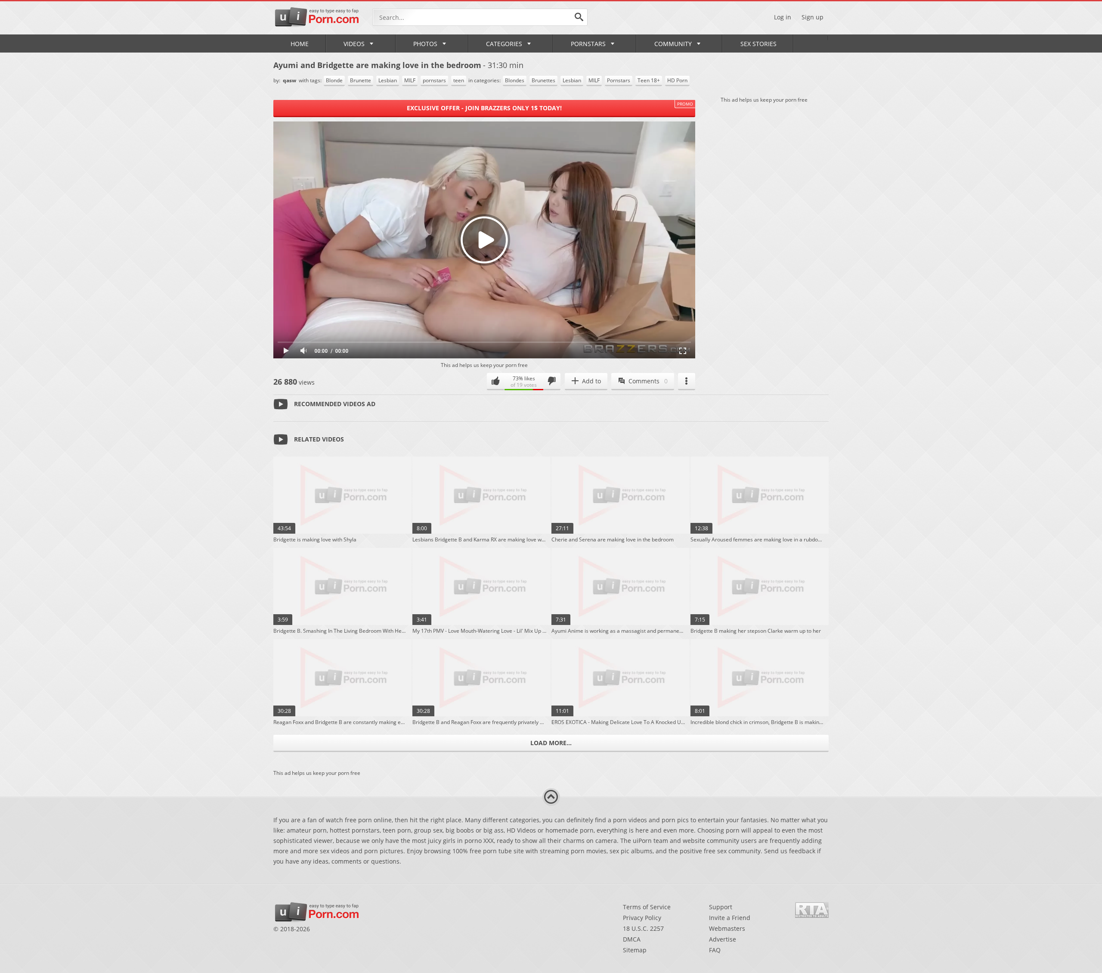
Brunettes (543, 80)
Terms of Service (647, 907)
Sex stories (758, 44)
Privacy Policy (642, 918)
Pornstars (588, 44)
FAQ (715, 950)
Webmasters (727, 928)
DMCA (632, 939)
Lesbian (387, 80)
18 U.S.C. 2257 (643, 928)
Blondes (514, 80)
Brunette (360, 80)
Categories (504, 44)
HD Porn (677, 80)
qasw (290, 80)
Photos (425, 44)
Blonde (334, 80)
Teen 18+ (649, 80)
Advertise (722, 939)
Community (673, 44)
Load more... (551, 743)
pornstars (434, 80)
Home (300, 44)
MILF (409, 80)
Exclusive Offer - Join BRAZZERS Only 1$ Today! (484, 108)
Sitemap (635, 950)
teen (458, 80)
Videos (354, 44)
